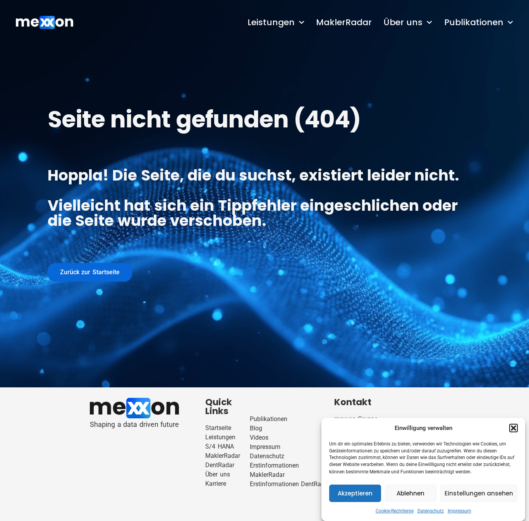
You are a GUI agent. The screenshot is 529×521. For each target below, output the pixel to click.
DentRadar (219, 465)
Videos (259, 437)
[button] (513, 428)
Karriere (215, 483)
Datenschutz (430, 511)
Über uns (403, 22)
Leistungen (271, 22)
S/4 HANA (219, 446)
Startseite (218, 428)
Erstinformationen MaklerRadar (274, 470)
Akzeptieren (355, 493)
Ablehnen (410, 493)
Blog (256, 428)
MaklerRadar (344, 22)
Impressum (459, 511)
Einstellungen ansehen (479, 493)
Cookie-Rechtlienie (395, 511)
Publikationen (473, 22)
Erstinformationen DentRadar (290, 484)
